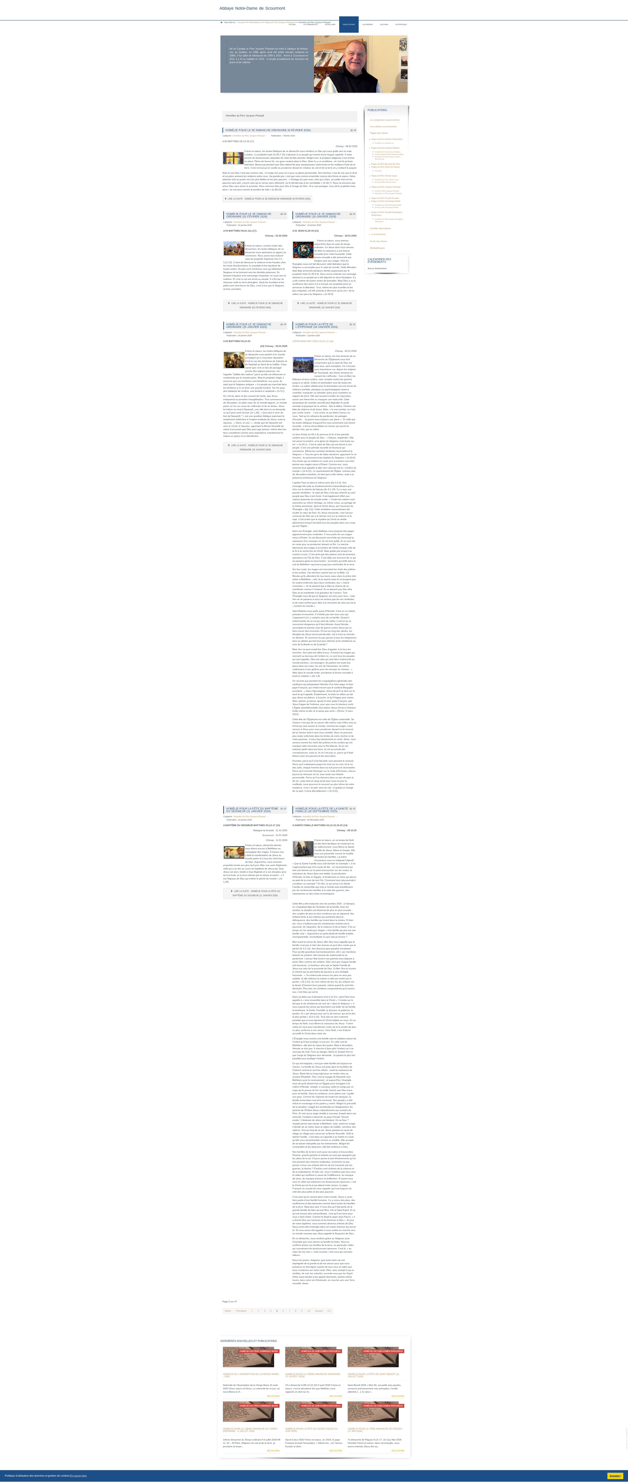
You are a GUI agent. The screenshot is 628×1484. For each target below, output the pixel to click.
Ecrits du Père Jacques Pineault (387, 191)
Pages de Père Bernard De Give (385, 164)
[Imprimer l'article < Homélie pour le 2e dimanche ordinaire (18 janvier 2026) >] (350, 214)
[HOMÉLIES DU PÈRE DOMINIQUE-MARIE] (248, 1357)
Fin (329, 1311)
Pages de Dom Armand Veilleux (385, 148)
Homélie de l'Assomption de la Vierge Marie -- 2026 (251, 1375)
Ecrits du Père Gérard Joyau (385, 182)
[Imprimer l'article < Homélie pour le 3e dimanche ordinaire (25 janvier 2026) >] (281, 324)
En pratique (401, 24)
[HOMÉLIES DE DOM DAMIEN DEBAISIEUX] (310, 1357)
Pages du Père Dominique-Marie (386, 201)
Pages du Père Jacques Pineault (385, 187)
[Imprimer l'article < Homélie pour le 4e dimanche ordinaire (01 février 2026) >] (281, 214)
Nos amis (384, 24)
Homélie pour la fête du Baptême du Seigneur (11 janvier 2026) (252, 810)
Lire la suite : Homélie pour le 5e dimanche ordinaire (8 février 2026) (268, 199)
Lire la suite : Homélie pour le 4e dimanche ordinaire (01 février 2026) (257, 305)
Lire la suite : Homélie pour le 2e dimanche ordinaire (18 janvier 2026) (326, 305)
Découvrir (273, 1396)
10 (308, 1311)
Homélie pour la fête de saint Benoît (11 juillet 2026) (373, 1375)
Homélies (378, 171)
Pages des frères (379, 133)
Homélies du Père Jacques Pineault (249, 136)
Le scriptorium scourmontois (384, 120)
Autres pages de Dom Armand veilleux (389, 154)
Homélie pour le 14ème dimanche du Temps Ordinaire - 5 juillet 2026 (250, 1429)
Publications (349, 24)
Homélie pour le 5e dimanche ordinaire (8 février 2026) (268, 130)
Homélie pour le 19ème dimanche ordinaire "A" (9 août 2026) (312, 1375)
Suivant (319, 1311)
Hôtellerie (330, 24)
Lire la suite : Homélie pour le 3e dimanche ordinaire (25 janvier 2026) (257, 447)
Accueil (292, 24)
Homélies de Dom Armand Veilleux (388, 152)
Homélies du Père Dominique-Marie (388, 205)
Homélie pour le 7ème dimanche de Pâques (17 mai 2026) (375, 1429)
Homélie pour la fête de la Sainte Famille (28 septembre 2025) (322, 810)
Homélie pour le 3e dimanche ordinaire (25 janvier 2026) (248, 325)
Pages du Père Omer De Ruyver (385, 167)
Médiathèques (377, 248)
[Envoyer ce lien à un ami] (354, 130)
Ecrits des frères (378, 241)
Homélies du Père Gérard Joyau (387, 180)
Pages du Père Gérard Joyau (384, 176)
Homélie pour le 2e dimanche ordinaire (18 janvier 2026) (318, 215)
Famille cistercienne (380, 228)
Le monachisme (378, 234)
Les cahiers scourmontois (383, 126)
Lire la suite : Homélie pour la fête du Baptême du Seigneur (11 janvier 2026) (256, 893)
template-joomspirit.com (627, 1438)
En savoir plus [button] (78, 1475)
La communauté (310, 24)
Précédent (241, 1311)
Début (228, 1311)
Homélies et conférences (384, 143)
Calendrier (367, 24)
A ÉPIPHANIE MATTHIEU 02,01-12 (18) (312, 341)
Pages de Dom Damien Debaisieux (387, 139)
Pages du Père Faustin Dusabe (385, 198)
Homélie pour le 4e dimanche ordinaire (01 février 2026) (248, 215)
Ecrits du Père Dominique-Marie (387, 207)
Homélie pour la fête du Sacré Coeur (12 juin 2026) (311, 1429)
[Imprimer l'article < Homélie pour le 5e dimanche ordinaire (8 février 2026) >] (351, 130)
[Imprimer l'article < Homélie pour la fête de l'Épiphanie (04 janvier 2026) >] (350, 324)
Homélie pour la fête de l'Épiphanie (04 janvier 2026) (317, 325)
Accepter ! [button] (615, 1476)
